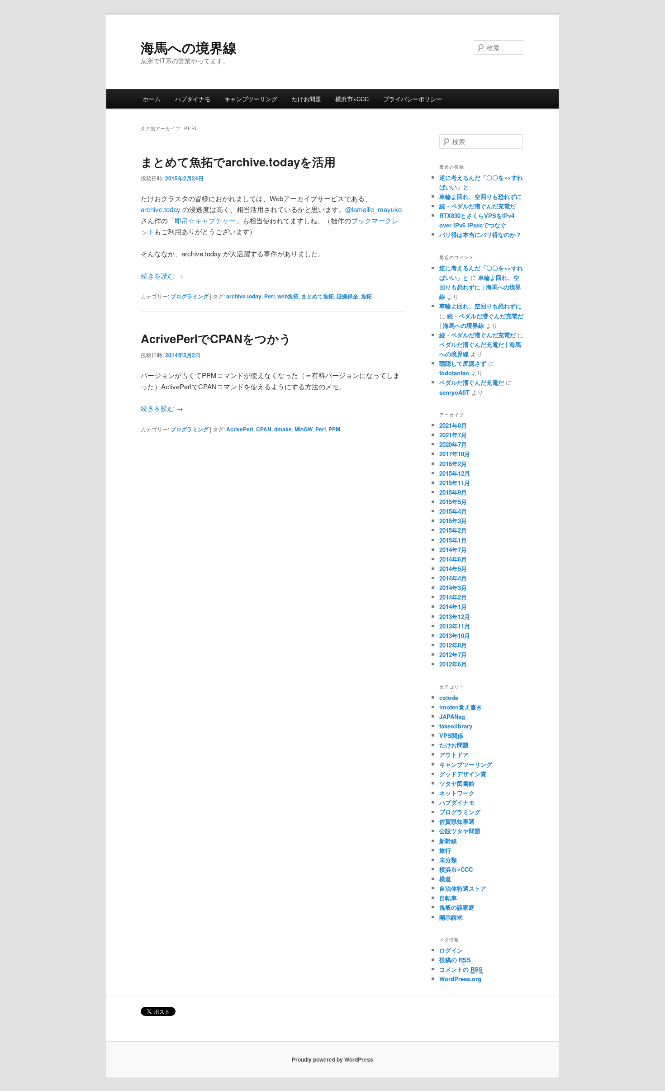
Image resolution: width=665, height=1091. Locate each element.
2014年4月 (453, 578)
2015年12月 (454, 473)
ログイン (451, 950)
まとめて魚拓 (317, 296)
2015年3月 (453, 520)
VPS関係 (451, 735)
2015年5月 (453, 501)
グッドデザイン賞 (462, 774)
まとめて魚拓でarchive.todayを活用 (238, 161)
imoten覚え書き (460, 707)
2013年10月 (454, 635)
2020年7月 (453, 444)
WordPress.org (460, 978)
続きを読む (162, 275)
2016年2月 (453, 463)
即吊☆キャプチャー (205, 220)
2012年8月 (453, 645)
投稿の (455, 959)
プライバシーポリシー (412, 98)
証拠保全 (347, 296)
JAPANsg (452, 716)
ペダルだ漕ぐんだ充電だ (471, 382)
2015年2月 (453, 530)
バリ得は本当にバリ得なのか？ (480, 234)
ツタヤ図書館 (457, 783)
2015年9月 (453, 492)
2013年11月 (454, 626)
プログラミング (190, 296)
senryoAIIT (454, 392)
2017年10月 (454, 453)
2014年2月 (453, 597)
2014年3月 (453, 587)
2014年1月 (453, 606)
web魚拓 (288, 296)
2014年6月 (453, 559)
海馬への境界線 (189, 47)
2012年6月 (453, 664)
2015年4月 (453, 511)
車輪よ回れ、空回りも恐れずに (480, 196)
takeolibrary (455, 726)
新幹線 (448, 840)
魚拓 (366, 296)
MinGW (303, 429)
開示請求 (451, 917)
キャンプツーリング (250, 98)
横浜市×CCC (352, 98)
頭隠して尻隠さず (462, 363)
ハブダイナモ (192, 98)
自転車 (448, 897)
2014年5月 (453, 568)
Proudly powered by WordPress (332, 1059)
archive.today (161, 209)
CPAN (263, 429)
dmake (283, 429)
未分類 (448, 859)
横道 (445, 878)
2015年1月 (453, 540)
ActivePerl (239, 429)
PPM (334, 429)
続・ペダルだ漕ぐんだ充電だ (477, 206)
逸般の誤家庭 (457, 907)
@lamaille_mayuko (373, 209)
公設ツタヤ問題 (459, 831)
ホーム (152, 98)
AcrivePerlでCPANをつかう (216, 338)
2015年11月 (454, 482)
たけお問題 (306, 98)
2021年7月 (453, 434)
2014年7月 (453, 549)
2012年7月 (453, 654)
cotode (448, 697)
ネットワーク (457, 793)
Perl (269, 296)
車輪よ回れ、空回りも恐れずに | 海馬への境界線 (480, 287)
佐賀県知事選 (457, 821)
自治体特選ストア (462, 888)
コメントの (461, 969)
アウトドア (454, 754)
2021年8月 (453, 425)
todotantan (454, 372)
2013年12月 (454, 616)
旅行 (445, 850)
